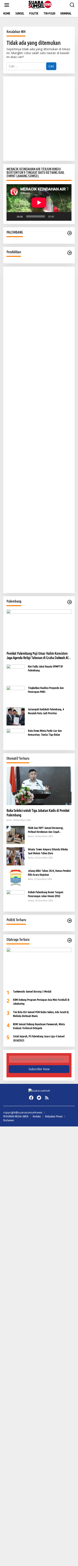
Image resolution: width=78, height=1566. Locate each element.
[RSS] (47, 1097)
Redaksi (37, 1116)
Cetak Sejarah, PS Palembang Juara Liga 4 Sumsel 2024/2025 (39, 1038)
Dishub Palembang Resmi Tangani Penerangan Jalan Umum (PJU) (45, 894)
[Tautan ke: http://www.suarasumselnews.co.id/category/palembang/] (69, 233)
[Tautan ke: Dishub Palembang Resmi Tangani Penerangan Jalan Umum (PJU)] (15, 899)
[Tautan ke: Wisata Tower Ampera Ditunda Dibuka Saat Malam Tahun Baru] (15, 856)
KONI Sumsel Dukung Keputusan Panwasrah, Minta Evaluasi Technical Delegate (39, 1026)
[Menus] (6, 5)
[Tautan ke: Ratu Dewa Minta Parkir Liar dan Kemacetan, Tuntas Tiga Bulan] (15, 737)
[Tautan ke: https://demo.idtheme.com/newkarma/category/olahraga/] (69, 940)
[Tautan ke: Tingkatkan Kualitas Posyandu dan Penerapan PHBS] (15, 695)
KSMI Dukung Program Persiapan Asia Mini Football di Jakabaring (41, 1001)
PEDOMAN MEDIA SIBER (15, 1116)
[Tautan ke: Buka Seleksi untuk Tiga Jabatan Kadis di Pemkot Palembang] (39, 786)
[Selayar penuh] (66, 216)
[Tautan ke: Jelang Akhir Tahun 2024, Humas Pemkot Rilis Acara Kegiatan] (15, 877)
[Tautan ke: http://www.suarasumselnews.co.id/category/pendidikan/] (69, 252)
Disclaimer (8, 1120)
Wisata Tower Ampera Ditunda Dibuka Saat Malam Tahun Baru (48, 851)
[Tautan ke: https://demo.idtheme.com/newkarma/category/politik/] (69, 920)
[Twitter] (39, 1097)
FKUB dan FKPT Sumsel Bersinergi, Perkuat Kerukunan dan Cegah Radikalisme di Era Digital (45, 830)
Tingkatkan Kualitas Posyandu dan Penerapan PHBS (46, 689)
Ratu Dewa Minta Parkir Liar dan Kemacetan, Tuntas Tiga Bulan (45, 732)
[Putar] (12, 216)
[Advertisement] (39, 119)
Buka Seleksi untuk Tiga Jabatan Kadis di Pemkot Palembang (38, 813)
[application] (39, 202)
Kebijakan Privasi (54, 1116)
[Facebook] (31, 1097)
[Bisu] (59, 216)
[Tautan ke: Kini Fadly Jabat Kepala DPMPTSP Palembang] (15, 673)
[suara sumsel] (40, 5)
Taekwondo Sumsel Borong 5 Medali (32, 991)
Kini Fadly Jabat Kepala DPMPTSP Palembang (45, 668)
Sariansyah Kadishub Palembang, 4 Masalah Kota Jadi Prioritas (46, 711)
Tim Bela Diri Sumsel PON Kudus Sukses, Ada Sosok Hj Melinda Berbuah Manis (41, 1013)
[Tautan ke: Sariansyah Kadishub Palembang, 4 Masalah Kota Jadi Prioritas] (15, 716)
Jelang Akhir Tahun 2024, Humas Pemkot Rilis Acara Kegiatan (49, 872)
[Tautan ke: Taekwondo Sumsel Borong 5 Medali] (39, 967)
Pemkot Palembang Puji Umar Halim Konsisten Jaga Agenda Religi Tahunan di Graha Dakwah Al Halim (37, 655)
